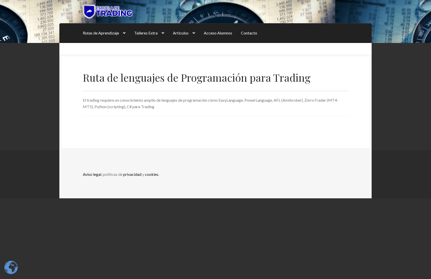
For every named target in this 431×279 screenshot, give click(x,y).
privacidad (132, 174)
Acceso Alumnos (218, 32)
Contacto (249, 32)
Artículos (181, 32)
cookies (151, 174)
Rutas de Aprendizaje (101, 32)
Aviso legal (92, 174)
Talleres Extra (146, 32)
